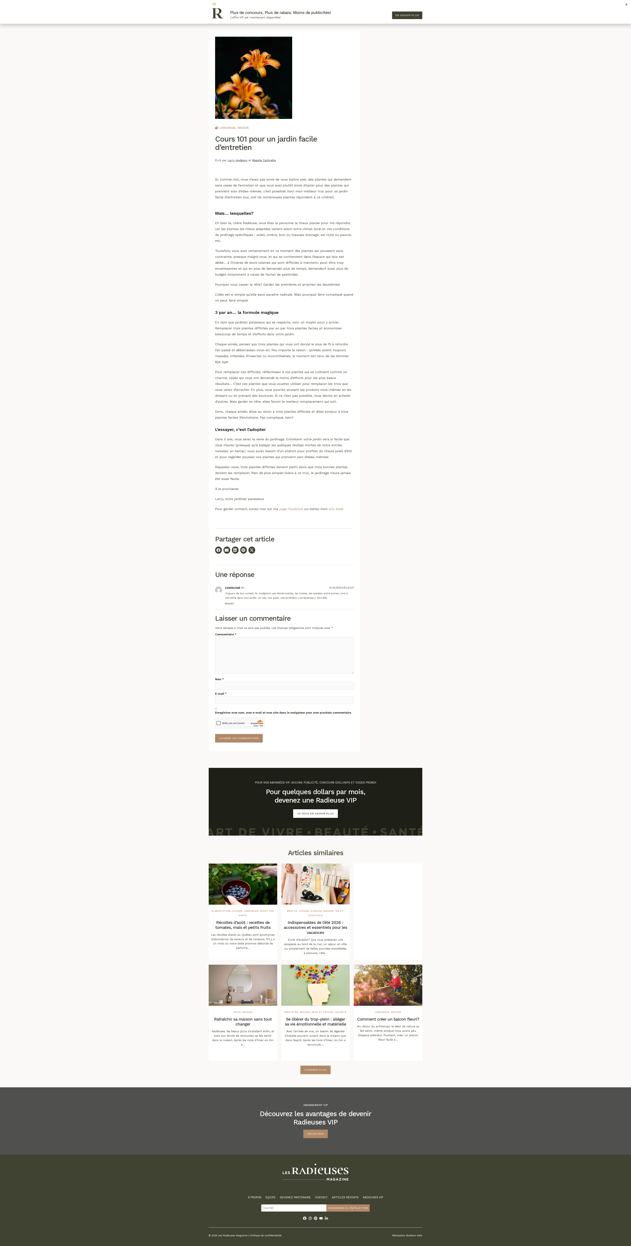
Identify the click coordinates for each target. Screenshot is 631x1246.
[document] (315, 623)
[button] (626, 4)
